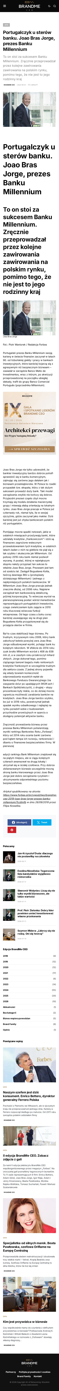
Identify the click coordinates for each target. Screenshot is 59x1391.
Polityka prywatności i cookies (34, 1372)
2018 (5, 956)
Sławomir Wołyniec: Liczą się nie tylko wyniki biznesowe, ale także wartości (36, 893)
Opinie (6, 1029)
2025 (5, 995)
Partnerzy (11, 1372)
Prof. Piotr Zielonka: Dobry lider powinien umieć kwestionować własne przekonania (36, 913)
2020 (5, 967)
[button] (4, 6)
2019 (6, 25)
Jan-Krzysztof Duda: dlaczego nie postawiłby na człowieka (35, 855)
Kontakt (38, 1376)
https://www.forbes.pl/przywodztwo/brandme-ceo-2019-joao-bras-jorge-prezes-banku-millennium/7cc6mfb (30, 799)
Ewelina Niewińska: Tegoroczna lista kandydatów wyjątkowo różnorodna (36, 873)
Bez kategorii (9, 1012)
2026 (5, 1001)
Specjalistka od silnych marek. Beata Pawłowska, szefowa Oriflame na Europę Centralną (29, 1246)
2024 (5, 990)
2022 (5, 978)
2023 (5, 984)
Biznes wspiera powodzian (16, 1018)
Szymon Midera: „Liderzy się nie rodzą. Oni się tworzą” (36, 932)
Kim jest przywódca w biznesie (25, 1322)
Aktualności (9, 1007)
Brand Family (9, 1024)
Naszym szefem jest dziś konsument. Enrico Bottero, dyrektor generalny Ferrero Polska (29, 1096)
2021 (5, 973)
